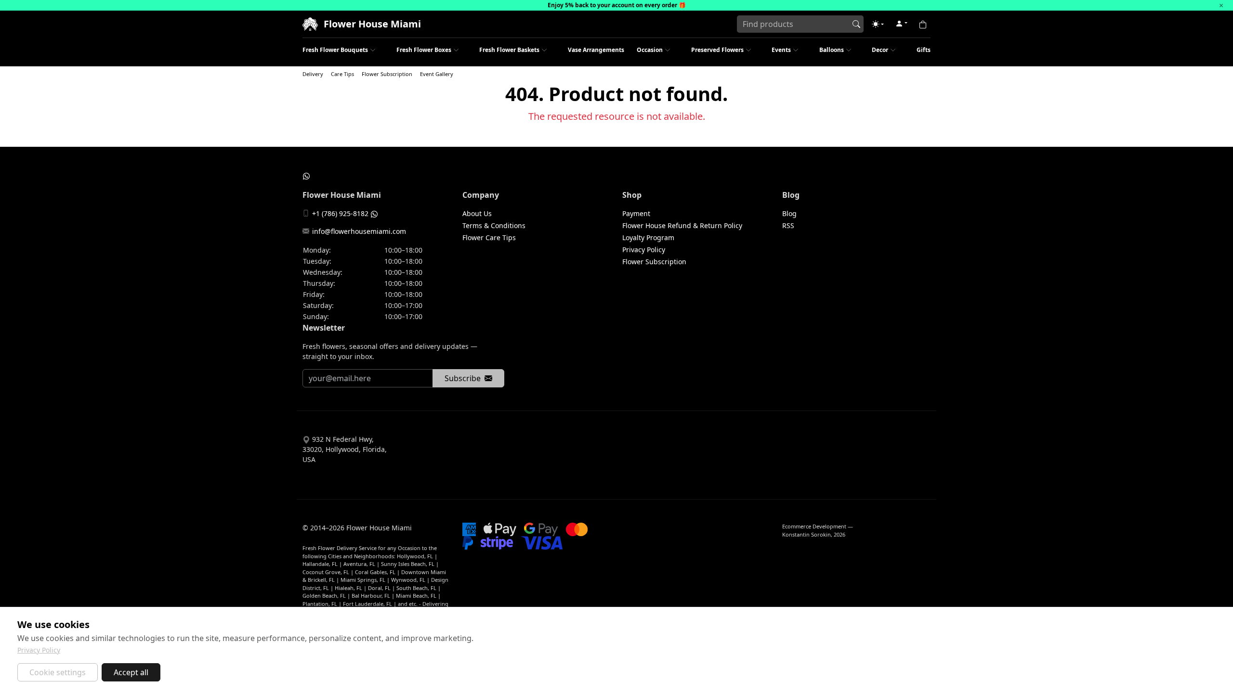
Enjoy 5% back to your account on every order (612, 5)
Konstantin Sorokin (806, 534)
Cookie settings (57, 672)
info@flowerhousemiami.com (359, 231)
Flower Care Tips (489, 237)
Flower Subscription (387, 73)
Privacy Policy (643, 249)
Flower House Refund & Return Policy (682, 225)
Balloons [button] (831, 50)
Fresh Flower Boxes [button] (423, 50)
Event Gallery (436, 73)
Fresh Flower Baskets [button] (509, 50)
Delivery (312, 73)
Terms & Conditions (493, 225)
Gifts (924, 50)
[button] (878, 24)
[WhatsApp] (306, 175)
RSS (788, 225)
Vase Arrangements (596, 50)
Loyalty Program (648, 237)
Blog (789, 213)
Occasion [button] (650, 50)
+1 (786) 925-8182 (340, 213)
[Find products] (856, 24)
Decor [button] (880, 50)
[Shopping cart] (923, 24)
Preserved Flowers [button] (717, 50)
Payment (636, 213)
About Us (477, 213)
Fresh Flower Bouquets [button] (335, 50)
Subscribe (463, 378)
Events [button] (781, 50)
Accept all (131, 672)
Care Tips (342, 73)
